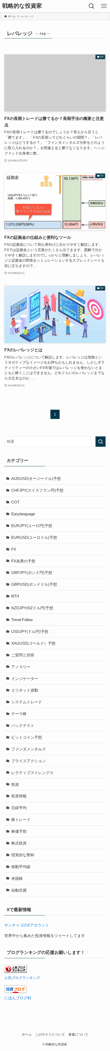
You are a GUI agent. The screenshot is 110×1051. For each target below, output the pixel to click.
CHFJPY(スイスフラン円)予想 (37, 490)
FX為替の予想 (23, 561)
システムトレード (26, 702)
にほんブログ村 (17, 998)
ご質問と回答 (22, 655)
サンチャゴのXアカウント (26, 925)
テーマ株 (19, 714)
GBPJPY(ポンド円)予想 (31, 572)
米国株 (17, 878)
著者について (78, 1034)
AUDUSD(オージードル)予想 (36, 478)
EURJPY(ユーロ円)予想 (31, 525)
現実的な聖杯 (22, 855)
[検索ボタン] (91, 6)
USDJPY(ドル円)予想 (29, 631)
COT (15, 502)
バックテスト (22, 725)
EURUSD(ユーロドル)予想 (34, 537)
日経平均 (19, 808)
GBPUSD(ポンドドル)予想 (34, 584)
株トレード (20, 819)
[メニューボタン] (104, 6)
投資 (15, 784)
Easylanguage (23, 514)
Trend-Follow (22, 619)
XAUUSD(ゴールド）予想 (33, 643)
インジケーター (24, 678)
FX (13, 549)
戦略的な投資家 (22, 6)
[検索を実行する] (100, 441)
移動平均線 (20, 866)
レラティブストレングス (32, 772)
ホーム (27, 1034)
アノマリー (20, 667)
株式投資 (19, 843)
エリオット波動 (24, 690)
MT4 (15, 596)
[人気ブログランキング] (15, 971)
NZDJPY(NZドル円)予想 (32, 608)
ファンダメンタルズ (28, 749)
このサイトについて (50, 1034)
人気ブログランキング (22, 978)
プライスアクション (28, 761)
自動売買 (19, 890)
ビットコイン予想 (26, 737)
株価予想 (19, 831)
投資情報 (19, 796)
